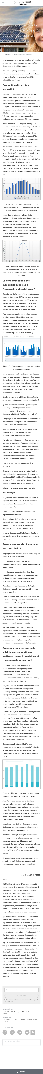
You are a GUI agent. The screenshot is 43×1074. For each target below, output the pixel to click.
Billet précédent (7, 1009)
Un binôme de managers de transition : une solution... (18, 1012)
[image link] (21, 3)
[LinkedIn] (19, 1032)
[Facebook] (4, 1032)
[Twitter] (12, 1032)
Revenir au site (8, 1028)
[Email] (27, 1032)
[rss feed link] (32, 1032)
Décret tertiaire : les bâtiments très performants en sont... (20, 1020)
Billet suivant (6, 1017)
